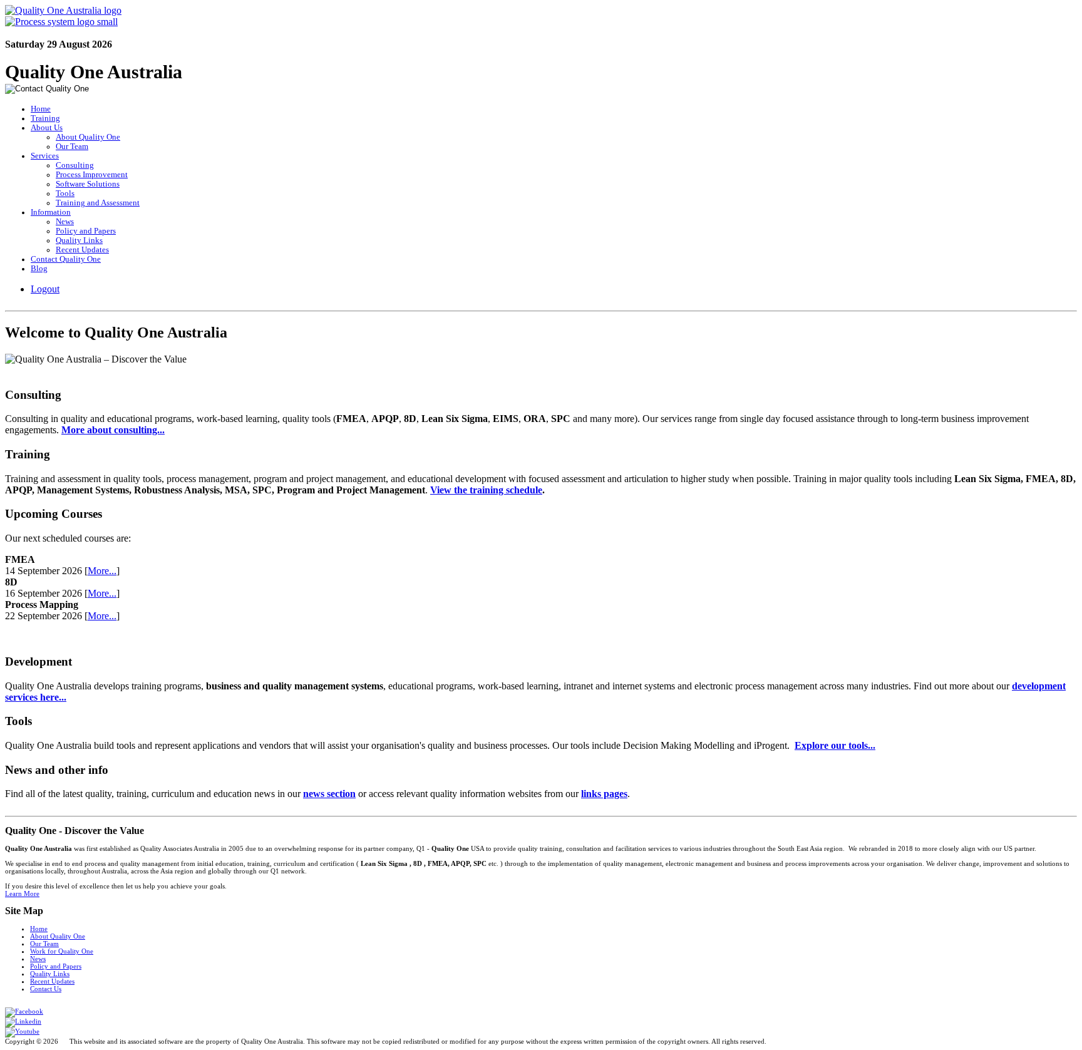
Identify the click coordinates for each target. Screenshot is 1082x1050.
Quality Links (79, 240)
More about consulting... (113, 430)
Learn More (22, 893)
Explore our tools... (835, 745)
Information (51, 212)
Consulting (75, 165)
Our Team (72, 146)
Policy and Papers (86, 231)
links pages (604, 793)
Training (45, 118)
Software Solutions (88, 184)
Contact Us (45, 988)
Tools (65, 193)
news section (329, 793)
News (65, 221)
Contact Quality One (66, 259)
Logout (45, 289)
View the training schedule (486, 490)
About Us (47, 127)
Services (45, 156)
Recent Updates (82, 249)
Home (41, 109)
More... (102, 570)
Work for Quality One (61, 951)
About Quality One (88, 137)
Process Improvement (92, 174)
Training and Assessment (98, 202)
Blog (39, 268)
